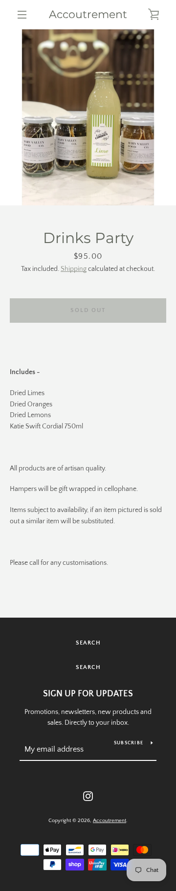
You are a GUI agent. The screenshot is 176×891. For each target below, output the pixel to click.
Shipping (74, 269)
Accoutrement (88, 14)
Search (88, 643)
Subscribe (128, 743)
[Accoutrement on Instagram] (88, 796)
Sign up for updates (88, 694)
